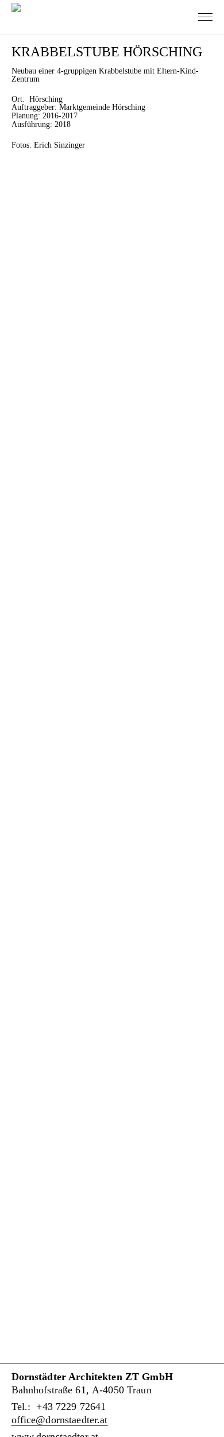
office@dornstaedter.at (59, 1420)
